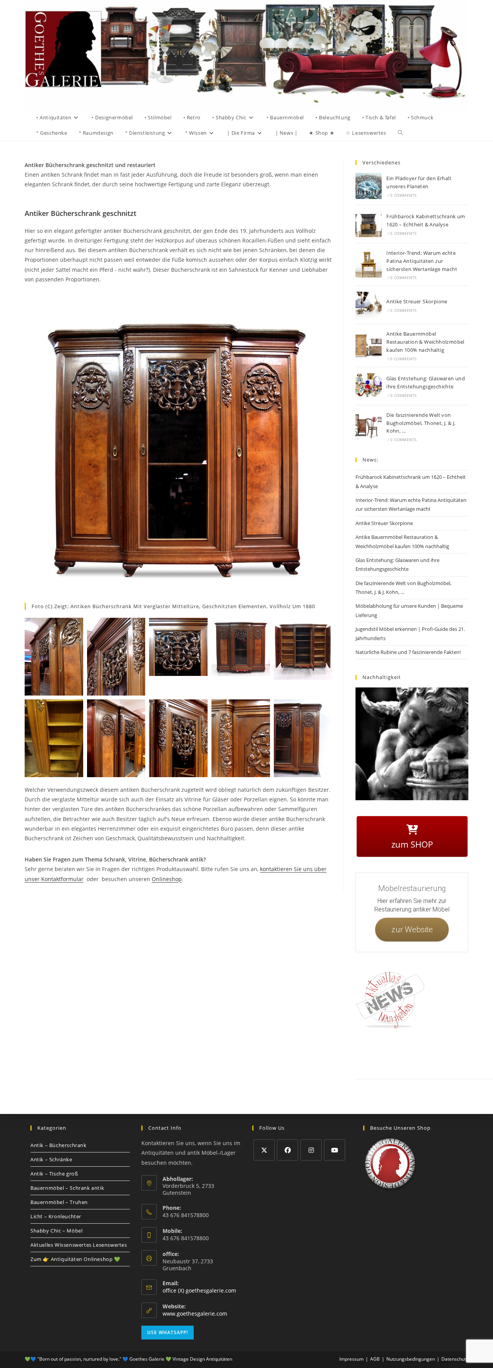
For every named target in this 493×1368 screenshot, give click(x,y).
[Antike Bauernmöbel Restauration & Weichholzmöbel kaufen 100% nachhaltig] (368, 346)
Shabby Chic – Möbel (56, 1230)
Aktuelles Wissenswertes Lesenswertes (78, 1244)
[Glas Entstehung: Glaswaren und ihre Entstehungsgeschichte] (368, 386)
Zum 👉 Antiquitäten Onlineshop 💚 (75, 1259)
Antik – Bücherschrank (58, 1145)
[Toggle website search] (400, 132)
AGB (466, 1052)
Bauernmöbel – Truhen (59, 1202)
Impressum (415, 1052)
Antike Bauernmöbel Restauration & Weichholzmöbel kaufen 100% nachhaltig (425, 341)
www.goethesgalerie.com (195, 1313)
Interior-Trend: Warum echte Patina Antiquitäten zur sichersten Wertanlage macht (421, 261)
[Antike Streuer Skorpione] (368, 305)
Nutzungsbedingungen (410, 1359)
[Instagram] (311, 1150)
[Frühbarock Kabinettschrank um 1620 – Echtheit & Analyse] (368, 224)
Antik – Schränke (51, 1159)
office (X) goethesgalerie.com (199, 1290)
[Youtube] (334, 1150)
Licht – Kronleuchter (55, 1216)
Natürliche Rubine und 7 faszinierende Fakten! (408, 652)
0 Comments (403, 195)
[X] (264, 1150)
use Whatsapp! (167, 1332)
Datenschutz (443, 1052)
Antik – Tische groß (54, 1173)
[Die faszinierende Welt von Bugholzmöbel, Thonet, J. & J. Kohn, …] (368, 426)
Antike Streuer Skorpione (417, 301)
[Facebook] (287, 1150)
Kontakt (391, 1052)
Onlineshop (167, 879)
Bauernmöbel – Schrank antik (67, 1187)
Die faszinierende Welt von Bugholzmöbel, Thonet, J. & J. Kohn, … (421, 423)
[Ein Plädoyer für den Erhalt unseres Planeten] (368, 186)
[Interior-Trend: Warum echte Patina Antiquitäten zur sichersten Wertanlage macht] (368, 264)
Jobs (482, 1052)
